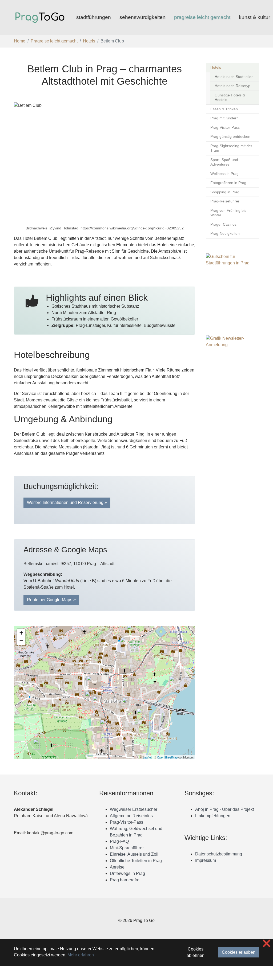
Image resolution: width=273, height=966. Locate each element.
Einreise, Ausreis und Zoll (134, 854)
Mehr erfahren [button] (80, 955)
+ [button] (21, 632)
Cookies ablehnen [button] (195, 952)
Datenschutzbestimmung (218, 854)
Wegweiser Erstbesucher (133, 809)
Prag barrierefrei (125, 880)
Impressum (205, 860)
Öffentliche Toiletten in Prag (136, 860)
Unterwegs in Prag (127, 873)
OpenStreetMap (167, 757)
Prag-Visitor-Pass (126, 822)
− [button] (21, 641)
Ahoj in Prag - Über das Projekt (224, 809)
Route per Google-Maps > (51, 599)
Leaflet (147, 757)
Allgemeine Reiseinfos (131, 816)
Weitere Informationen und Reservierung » (67, 502)
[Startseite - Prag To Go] (40, 17)
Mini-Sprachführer (127, 848)
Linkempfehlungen (212, 816)
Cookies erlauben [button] (238, 952)
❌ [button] (266, 943)
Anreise (117, 867)
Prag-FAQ (119, 841)
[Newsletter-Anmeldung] (232, 378)
